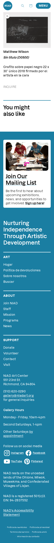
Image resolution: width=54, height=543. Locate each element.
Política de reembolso (17, 527)
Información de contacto (28, 536)
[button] (22, 5)
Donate (8, 347)
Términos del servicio (19, 532)
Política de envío (39, 532)
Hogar (8, 264)
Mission (9, 314)
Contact (9, 359)
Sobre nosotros (15, 276)
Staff (7, 309)
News (7, 326)
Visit (6, 364)
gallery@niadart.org (18, 395)
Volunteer (11, 353)
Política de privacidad (40, 527)
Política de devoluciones (22, 270)
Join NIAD (10, 303)
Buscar (8, 281)
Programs (10, 320)
